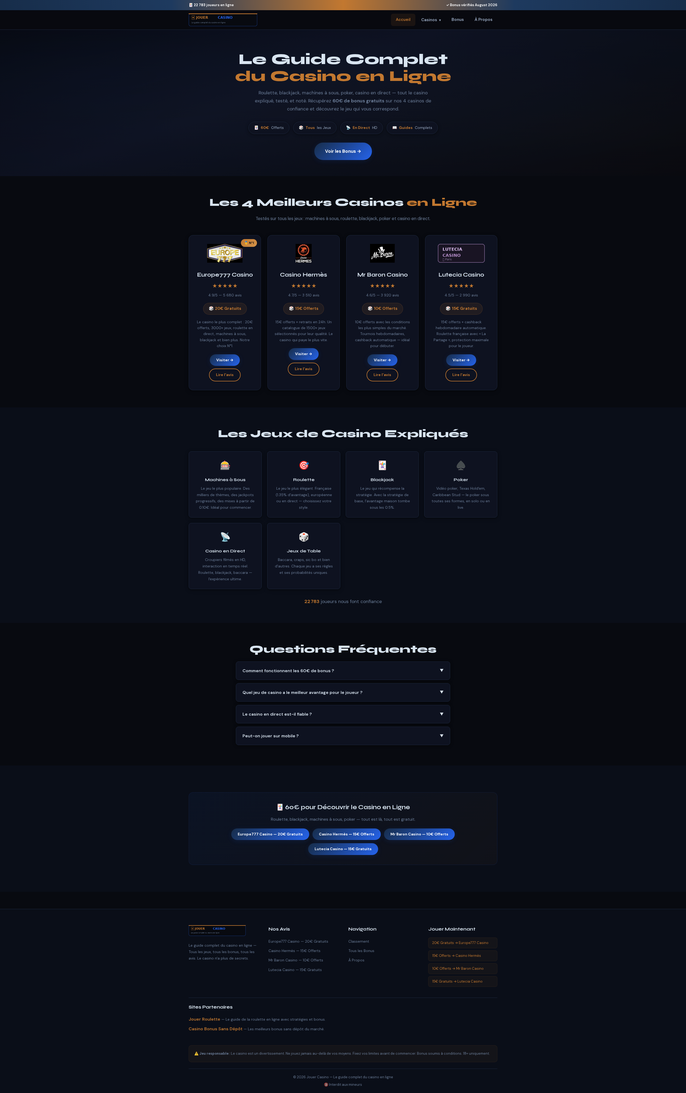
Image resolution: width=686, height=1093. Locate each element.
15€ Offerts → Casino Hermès (456, 955)
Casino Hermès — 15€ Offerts (346, 834)
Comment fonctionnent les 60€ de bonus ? (343, 671)
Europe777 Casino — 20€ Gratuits (270, 834)
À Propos (484, 19)
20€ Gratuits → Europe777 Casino (460, 942)
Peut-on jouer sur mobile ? (343, 736)
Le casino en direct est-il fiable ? (343, 714)
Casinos (431, 20)
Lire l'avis (225, 374)
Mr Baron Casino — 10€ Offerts (419, 834)
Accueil (403, 19)
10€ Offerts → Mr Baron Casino (458, 968)
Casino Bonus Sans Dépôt (216, 1029)
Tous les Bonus (361, 950)
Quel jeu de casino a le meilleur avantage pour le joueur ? (343, 692)
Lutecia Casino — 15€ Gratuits (343, 848)
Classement (358, 941)
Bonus (458, 19)
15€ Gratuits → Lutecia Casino (457, 981)
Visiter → (224, 360)
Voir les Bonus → (343, 151)
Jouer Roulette (204, 1019)
